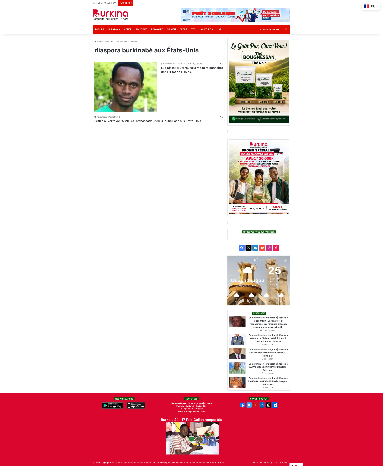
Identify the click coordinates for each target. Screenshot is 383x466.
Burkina (113, 29)
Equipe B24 (200, 406)
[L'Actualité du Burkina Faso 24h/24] (110, 14)
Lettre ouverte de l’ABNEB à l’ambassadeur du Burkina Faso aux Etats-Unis (147, 121)
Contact (208, 403)
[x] (249, 407)
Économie (157, 29)
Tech (194, 29)
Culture (206, 29)
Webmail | (190, 406)
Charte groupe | (196, 403)
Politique (141, 29)
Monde (128, 29)
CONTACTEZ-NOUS (269, 29)
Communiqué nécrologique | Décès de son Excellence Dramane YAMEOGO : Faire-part (268, 352)
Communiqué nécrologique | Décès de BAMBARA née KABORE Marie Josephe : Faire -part (268, 381)
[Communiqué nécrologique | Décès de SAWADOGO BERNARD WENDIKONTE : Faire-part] (237, 368)
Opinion (171, 29)
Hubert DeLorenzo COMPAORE (176, 64)
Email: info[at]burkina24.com (191, 411)
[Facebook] (242, 407)
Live (219, 29)
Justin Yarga (102, 117)
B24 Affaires (281, 462)
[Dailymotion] (275, 407)
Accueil (99, 29)
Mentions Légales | (180, 403)
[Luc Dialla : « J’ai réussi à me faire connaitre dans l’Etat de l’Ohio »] (125, 87)
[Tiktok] (268, 407)
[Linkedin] (262, 407)
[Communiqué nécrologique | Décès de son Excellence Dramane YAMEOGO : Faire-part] (237, 353)
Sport (183, 29)
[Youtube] (255, 407)
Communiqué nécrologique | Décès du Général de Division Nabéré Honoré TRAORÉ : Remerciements (268, 338)
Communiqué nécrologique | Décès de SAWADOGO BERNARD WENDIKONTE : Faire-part (268, 366)
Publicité (180, 406)
